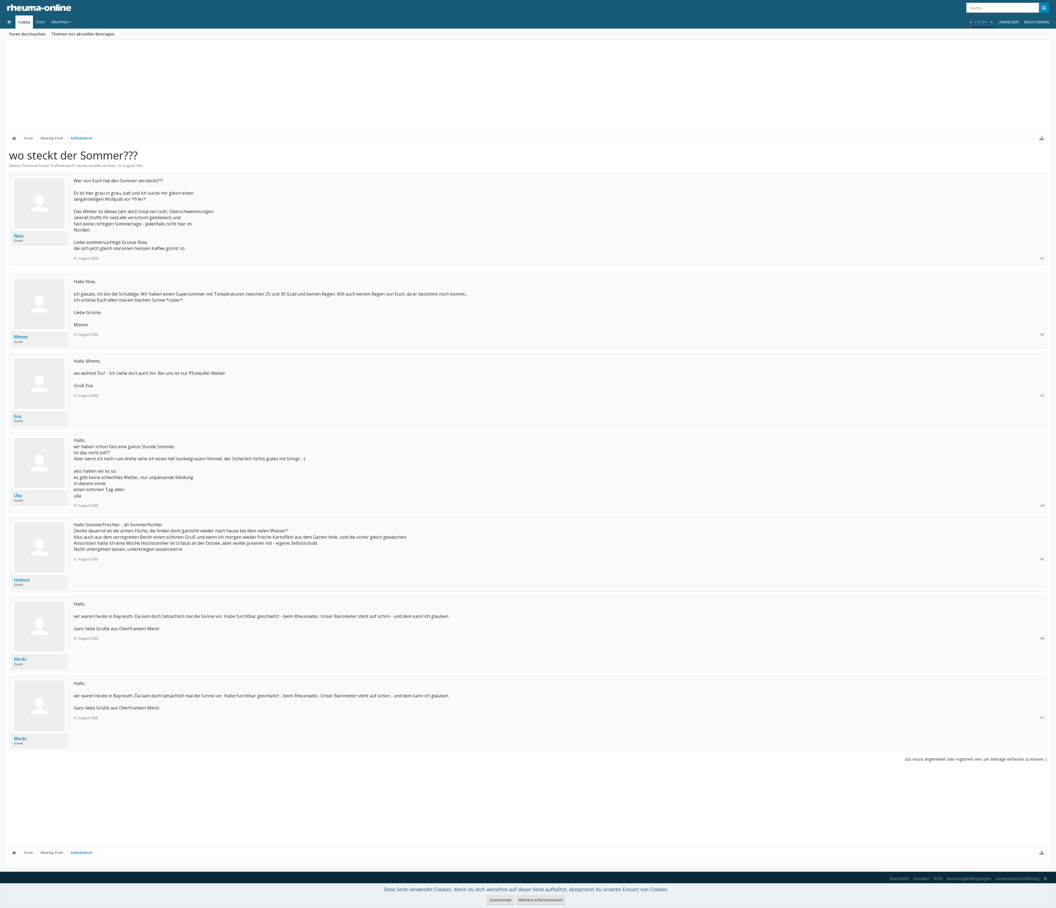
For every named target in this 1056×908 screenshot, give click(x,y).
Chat (41, 22)
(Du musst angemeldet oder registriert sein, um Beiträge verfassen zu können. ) (976, 759)
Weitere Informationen (540, 900)
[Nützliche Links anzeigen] (1042, 138)
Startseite (899, 878)
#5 (1042, 559)
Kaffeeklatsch (63, 165)
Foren (24, 22)
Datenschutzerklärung (1017, 878)
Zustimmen (500, 900)
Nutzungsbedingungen (969, 878)
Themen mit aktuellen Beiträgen (82, 34)
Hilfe (938, 878)
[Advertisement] (528, 89)
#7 (1042, 718)
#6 (1042, 638)
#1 (1042, 258)
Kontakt (921, 878)
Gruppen (59, 22)
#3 (1042, 395)
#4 (1042, 505)
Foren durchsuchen (27, 34)
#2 (1042, 334)
